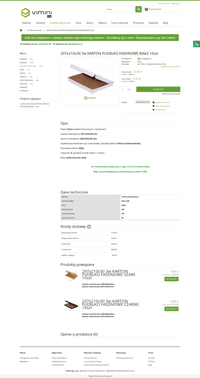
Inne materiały (26, 80)
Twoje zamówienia (59, 358)
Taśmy (22, 73)
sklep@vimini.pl (128, 371)
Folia (22, 69)
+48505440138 (111, 371)
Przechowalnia (58, 365)
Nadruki (23, 83)
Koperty (23, 59)
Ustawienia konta (59, 361)
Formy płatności (90, 358)
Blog (150, 365)
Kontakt (151, 358)
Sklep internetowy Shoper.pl (100, 376)
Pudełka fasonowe (28, 66)
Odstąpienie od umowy (29, 358)
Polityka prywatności (124, 358)
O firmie (151, 361)
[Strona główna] (36, 11)
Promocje (24, 90)
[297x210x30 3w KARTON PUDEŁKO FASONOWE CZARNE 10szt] (71, 305)
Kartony (23, 62)
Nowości (23, 87)
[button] (161, 102)
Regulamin (24, 361)
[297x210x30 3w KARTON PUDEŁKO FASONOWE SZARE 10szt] (71, 276)
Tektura (23, 76)
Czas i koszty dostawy (92, 361)
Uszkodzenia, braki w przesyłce (96, 365)
